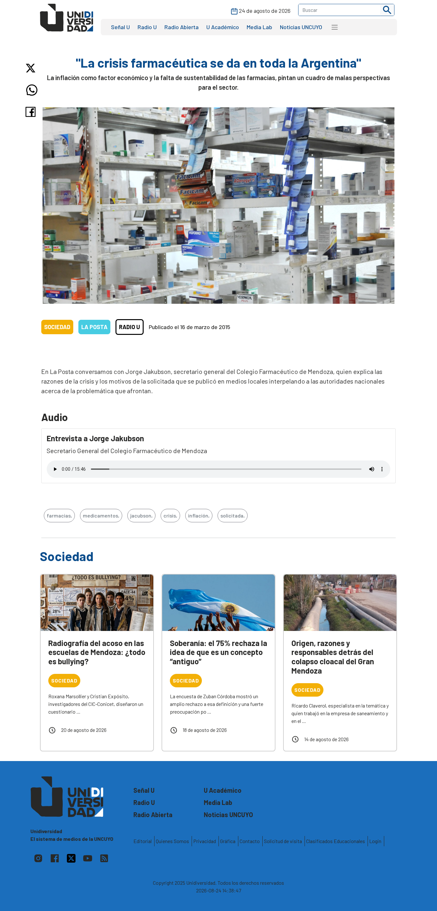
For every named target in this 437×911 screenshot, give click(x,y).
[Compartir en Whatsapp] (31, 90)
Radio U (147, 26)
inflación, (199, 515)
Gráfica (227, 841)
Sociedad (57, 326)
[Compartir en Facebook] (31, 112)
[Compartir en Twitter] (31, 68)
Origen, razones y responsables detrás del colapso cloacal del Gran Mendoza (332, 656)
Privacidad (204, 841)
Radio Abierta (181, 26)
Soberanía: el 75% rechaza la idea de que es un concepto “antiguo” (218, 652)
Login (375, 841)
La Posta (94, 326)
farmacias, (59, 515)
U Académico (222, 26)
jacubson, (141, 515)
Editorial (142, 841)
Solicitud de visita (283, 841)
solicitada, (232, 515)
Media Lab (259, 26)
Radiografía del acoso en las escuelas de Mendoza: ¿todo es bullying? (96, 652)
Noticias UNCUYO (301, 26)
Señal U (120, 26)
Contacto (250, 841)
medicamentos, (101, 515)
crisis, (170, 515)
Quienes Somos (172, 841)
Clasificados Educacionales (335, 841)
